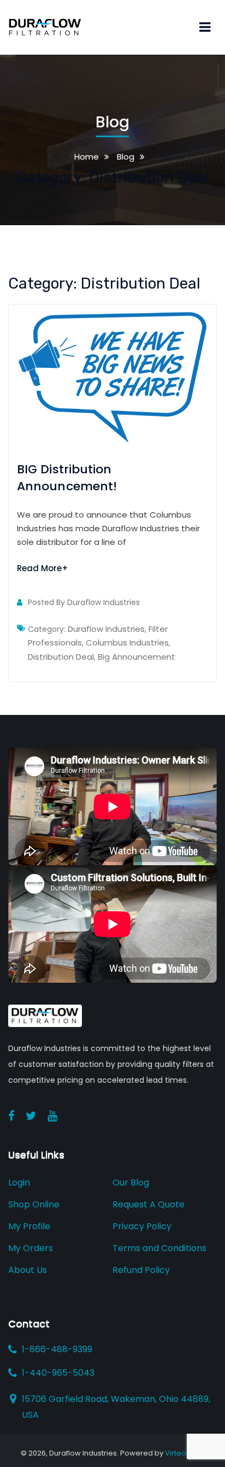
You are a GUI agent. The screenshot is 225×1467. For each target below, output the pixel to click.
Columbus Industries (127, 642)
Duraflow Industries (103, 602)
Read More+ (42, 568)
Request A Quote (148, 1204)
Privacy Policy (141, 1226)
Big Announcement (136, 656)
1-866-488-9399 (57, 1349)
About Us (27, 1270)
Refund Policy (141, 1270)
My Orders (30, 1248)
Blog (124, 156)
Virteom (179, 1453)
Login (19, 1182)
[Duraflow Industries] (45, 26)
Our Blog (130, 1182)
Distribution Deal (61, 656)
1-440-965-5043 (58, 1373)
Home (86, 156)
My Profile (29, 1226)
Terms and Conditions (159, 1248)
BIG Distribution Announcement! (67, 478)
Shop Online (34, 1204)
